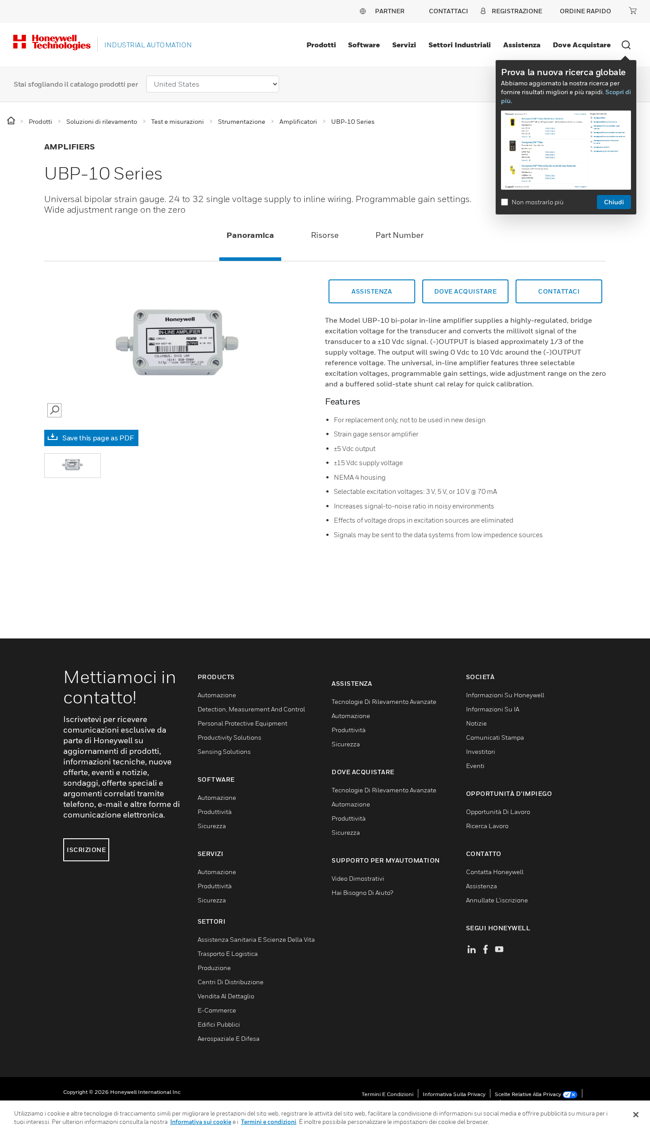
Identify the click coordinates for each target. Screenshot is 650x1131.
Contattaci (559, 291)
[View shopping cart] (633, 11)
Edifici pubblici (219, 1024)
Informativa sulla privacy (454, 1094)
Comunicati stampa (495, 737)
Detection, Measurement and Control (251, 709)
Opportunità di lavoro (498, 811)
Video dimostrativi (358, 878)
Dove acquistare (582, 44)
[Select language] (362, 11)
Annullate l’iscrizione (497, 900)
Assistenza (521, 44)
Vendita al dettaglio (226, 996)
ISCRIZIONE (86, 849)
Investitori (480, 751)
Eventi (475, 765)
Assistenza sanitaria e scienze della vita (256, 939)
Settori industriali (459, 44)
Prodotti (321, 44)
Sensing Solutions (224, 751)
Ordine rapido (585, 11)
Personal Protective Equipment (242, 723)
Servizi (404, 44)
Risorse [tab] (325, 235)
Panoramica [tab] (250, 235)
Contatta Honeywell (495, 871)
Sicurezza (212, 825)
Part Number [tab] (399, 235)
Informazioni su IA (492, 709)
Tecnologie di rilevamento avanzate (384, 701)
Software (364, 44)
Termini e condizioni (387, 1094)
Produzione (214, 967)
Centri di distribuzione (231, 982)
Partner (390, 11)
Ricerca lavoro (487, 825)
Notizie (476, 723)
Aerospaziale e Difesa (229, 1038)
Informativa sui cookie (200, 1121)
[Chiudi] (636, 1114)
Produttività (215, 811)
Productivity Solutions (229, 737)
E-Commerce (217, 1010)
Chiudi (614, 202)
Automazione (217, 695)
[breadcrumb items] (11, 121)
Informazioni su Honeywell (505, 695)
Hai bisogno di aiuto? (362, 892)
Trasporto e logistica (228, 953)
